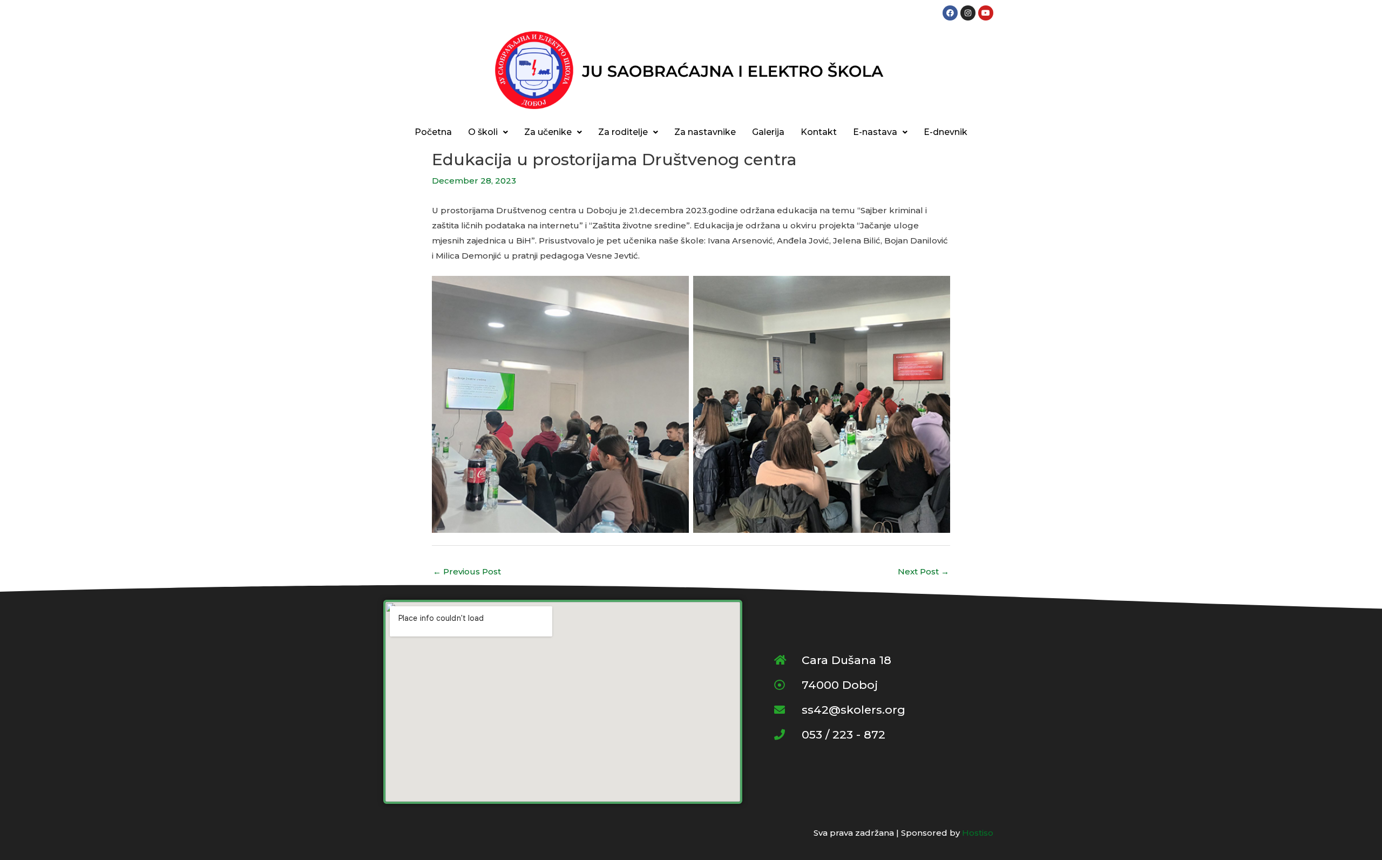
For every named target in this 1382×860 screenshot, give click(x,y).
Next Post (923, 571)
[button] (488, 132)
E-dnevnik (945, 132)
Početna (433, 132)
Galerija (768, 132)
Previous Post (467, 571)
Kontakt (819, 132)
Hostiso (977, 833)
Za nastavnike (705, 132)
